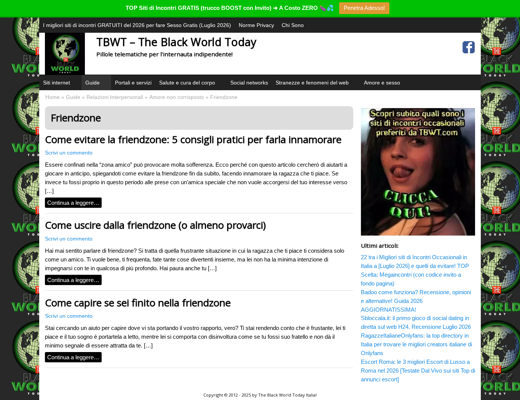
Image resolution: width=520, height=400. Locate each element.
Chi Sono (293, 25)
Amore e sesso (382, 83)
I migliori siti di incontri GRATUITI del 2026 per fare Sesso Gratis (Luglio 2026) (137, 25)
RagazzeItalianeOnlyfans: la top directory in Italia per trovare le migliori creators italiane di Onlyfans (416, 344)
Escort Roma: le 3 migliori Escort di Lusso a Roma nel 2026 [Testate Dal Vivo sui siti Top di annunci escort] (418, 370)
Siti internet (56, 83)
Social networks (249, 83)
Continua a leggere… (73, 202)
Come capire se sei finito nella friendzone (138, 302)
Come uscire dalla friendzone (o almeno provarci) (155, 225)
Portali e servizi (133, 83)
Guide (92, 83)
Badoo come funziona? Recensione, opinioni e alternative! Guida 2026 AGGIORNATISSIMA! (416, 301)
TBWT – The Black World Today (176, 41)
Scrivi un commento (69, 153)
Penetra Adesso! (364, 8)
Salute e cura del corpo (187, 83)
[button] (75, 92)
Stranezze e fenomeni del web (312, 83)
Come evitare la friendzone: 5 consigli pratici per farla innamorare (193, 139)
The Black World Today (281, 395)
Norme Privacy (256, 25)
